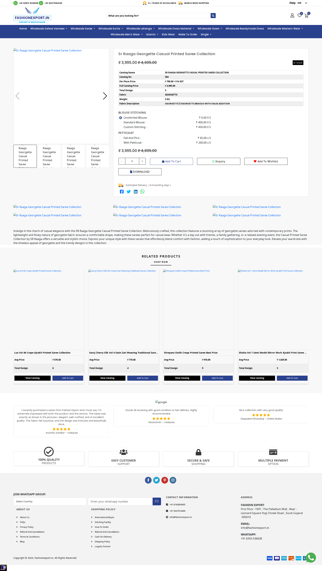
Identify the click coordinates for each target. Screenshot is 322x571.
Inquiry (220, 161)
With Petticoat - (133, 142)
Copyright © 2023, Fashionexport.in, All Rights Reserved (44, 557)
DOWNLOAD (141, 172)
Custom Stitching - (135, 127)
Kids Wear (168, 34)
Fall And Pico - (132, 138)
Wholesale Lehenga (139, 28)
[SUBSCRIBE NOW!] (156, 501)
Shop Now (161, 262)
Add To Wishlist (267, 161)
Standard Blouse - (135, 122)
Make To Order (187, 34)
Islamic (151, 34)
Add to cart (172, 161)
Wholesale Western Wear (284, 28)
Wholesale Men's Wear (126, 34)
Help (292, 3)
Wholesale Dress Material (175, 28)
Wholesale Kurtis (109, 28)
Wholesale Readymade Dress (245, 28)
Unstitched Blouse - (136, 117)
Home (23, 28)
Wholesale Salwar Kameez (47, 28)
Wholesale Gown (209, 28)
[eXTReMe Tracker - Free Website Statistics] (3, 567)
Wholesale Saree (82, 28)
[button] (105, 96)
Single (205, 34)
